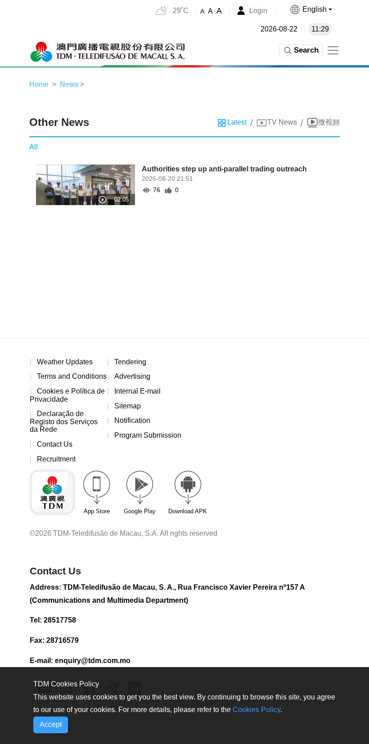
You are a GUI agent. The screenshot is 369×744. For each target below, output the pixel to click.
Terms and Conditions (72, 376)
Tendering (130, 362)
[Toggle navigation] (333, 50)
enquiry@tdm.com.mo (92, 660)
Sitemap (127, 406)
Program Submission (147, 435)
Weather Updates (65, 362)
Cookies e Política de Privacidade (67, 395)
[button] (310, 9)
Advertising (132, 376)
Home (39, 84)
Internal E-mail (137, 391)
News (69, 84)
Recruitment (56, 459)
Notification (132, 420)
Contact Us (54, 444)
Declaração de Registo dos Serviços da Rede (64, 421)
